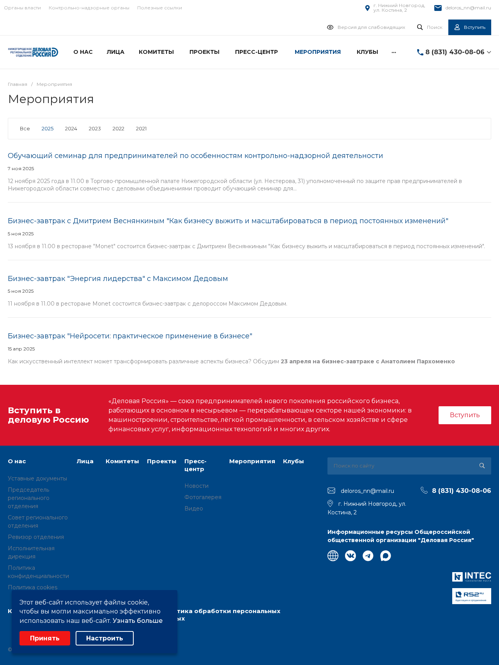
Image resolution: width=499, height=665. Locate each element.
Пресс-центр (195, 465)
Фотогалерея (202, 497)
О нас (17, 461)
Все (25, 128)
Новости (196, 485)
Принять (45, 638)
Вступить (465, 415)
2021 (141, 128)
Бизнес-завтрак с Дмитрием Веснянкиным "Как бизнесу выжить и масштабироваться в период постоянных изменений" (228, 221)
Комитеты (122, 461)
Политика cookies (32, 587)
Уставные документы (37, 478)
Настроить (104, 638)
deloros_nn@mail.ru (468, 8)
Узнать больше (138, 620)
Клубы (293, 461)
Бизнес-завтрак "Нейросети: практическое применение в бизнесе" (130, 336)
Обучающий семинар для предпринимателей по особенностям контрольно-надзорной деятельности (195, 155)
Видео (193, 508)
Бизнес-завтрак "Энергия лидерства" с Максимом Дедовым (118, 278)
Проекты (162, 461)
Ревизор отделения (36, 537)
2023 (95, 128)
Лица (85, 461)
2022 (118, 128)
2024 (71, 128)
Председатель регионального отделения (29, 498)
